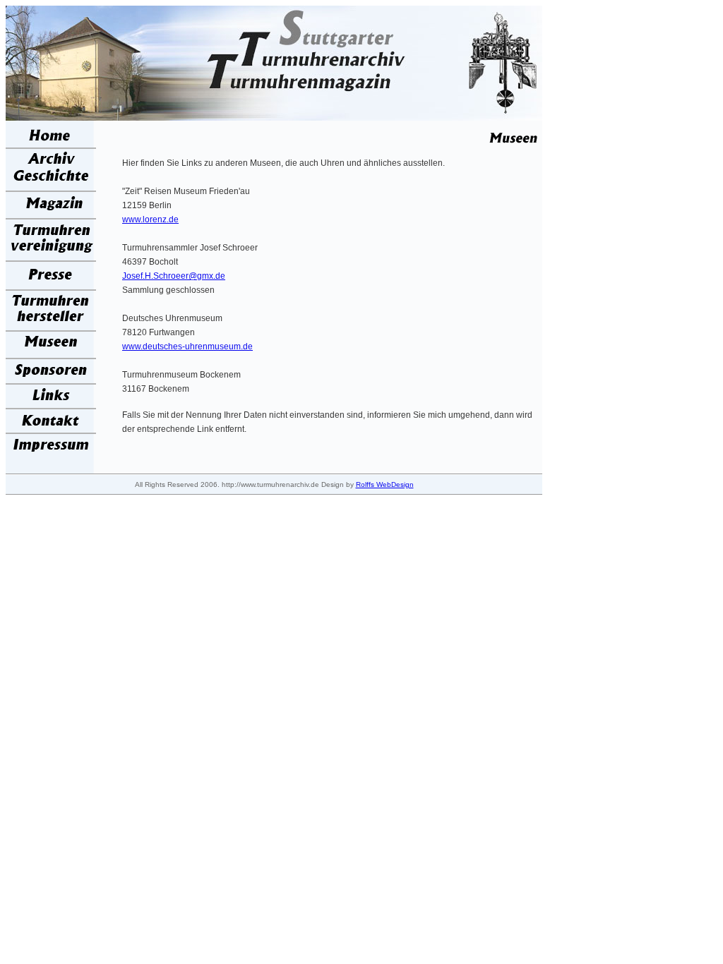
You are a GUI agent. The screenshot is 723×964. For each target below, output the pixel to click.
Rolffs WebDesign (385, 484)
